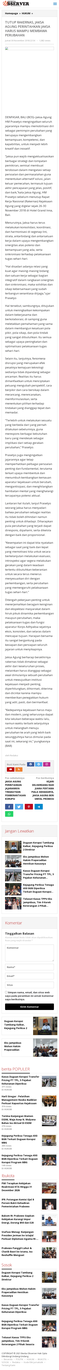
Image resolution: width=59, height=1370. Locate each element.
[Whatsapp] (9, 814)
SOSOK (5, 1362)
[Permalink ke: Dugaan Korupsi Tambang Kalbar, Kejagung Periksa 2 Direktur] (13, 847)
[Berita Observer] (16, 3)
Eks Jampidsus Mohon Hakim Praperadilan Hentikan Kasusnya (36, 860)
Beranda (8, 1359)
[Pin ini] (29, 806)
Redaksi (16, 1362)
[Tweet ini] (19, 806)
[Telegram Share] (39, 806)
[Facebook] (30, 764)
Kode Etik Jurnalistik (33, 1362)
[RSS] (18, 769)
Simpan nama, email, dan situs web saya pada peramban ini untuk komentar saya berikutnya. (29, 996)
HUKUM (30, 1359)
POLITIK (19, 1359)
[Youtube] (10, 769)
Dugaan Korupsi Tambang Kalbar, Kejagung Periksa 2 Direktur (38, 846)
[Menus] (55, 4)
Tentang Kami (8, 1365)
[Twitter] (38, 764)
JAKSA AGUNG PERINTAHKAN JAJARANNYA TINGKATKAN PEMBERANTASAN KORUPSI (15, 788)
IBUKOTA (42, 1359)
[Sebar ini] (9, 806)
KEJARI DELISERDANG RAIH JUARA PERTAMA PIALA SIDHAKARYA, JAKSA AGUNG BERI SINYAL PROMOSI (42, 788)
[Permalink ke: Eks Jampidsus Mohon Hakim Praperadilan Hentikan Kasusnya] (13, 861)
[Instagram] (46, 764)
